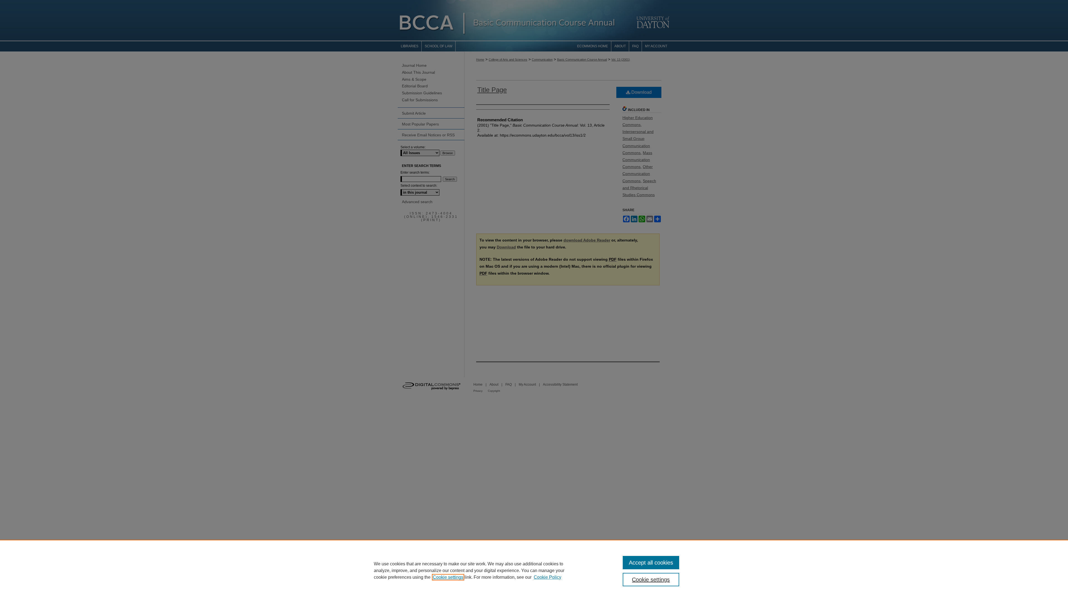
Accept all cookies (651, 563)
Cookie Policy (547, 577)
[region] (534, 570)
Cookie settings (448, 577)
